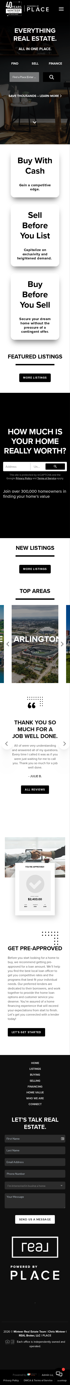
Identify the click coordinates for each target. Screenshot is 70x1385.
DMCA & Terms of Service (38, 1380)
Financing (35, 1086)
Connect (35, 1104)
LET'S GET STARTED (26, 1032)
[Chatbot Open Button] (59, 1374)
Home (35, 1063)
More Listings (35, 377)
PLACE (47, 1335)
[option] (35, 644)
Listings (35, 1069)
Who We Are (35, 1098)
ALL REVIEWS (35, 789)
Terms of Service (46, 478)
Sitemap (62, 1380)
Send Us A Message (35, 1219)
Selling (35, 1080)
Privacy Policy (24, 478)
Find (14, 64)
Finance (55, 64)
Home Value (35, 1092)
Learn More (50, 96)
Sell (35, 64)
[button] (5, 741)
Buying (35, 1074)
